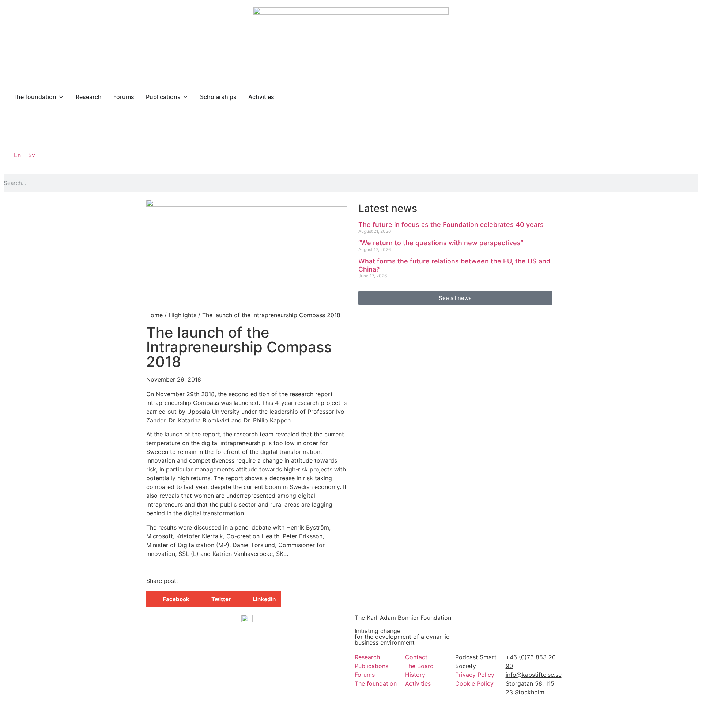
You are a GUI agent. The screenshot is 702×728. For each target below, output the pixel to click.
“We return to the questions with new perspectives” (440, 243)
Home (154, 315)
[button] (170, 599)
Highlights (182, 315)
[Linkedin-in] (515, 713)
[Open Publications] (185, 96)
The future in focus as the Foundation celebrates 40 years (451, 224)
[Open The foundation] (61, 96)
